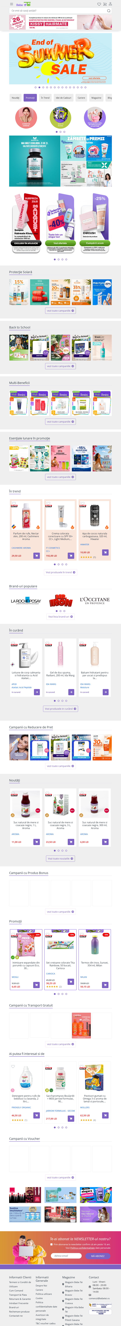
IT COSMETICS (53, 547)
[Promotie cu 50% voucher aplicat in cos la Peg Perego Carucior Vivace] (18, 1159)
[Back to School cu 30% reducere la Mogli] (60, 348)
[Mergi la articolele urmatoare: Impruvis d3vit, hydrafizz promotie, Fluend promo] (66, 259)
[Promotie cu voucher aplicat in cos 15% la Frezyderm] (18, 292)
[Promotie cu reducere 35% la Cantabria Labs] (81, 292)
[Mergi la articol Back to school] (43, 87)
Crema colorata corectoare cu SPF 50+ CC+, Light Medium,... (60, 536)
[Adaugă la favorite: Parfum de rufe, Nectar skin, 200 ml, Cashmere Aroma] (14, 503)
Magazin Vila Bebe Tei (74, 1309)
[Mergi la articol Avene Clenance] (62, 87)
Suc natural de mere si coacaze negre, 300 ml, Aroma (94, 825)
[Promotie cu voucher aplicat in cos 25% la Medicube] (102, 1159)
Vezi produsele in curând (59, 708)
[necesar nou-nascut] (96, 1214)
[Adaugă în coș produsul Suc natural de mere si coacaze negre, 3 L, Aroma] (71, 842)
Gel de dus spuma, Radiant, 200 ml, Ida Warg (60, 674)
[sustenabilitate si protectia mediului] (96, 1195)
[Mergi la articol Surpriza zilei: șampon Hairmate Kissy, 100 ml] (35, 87)
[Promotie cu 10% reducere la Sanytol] (39, 458)
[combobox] (60, 11)
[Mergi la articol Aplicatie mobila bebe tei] (51, 87)
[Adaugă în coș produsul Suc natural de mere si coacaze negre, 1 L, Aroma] (36, 842)
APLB (14, 684)
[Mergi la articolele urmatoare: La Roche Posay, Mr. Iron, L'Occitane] (57, 611)
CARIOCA (50, 973)
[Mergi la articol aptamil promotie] (74, 87)
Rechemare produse (19, 1311)
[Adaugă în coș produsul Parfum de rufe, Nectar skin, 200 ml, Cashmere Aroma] (36, 556)
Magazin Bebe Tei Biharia (74, 1284)
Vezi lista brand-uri (59, 616)
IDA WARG (51, 684)
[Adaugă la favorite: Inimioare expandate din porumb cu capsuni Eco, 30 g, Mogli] (13, 934)
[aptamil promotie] (25, 1214)
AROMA (15, 834)
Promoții (30, 97)
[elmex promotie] (99, 174)
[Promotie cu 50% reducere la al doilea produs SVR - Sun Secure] (39, 292)
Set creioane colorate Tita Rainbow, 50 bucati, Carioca (60, 965)
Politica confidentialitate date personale (46, 1306)
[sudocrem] (60, 1214)
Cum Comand (16, 1290)
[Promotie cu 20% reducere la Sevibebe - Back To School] (60, 747)
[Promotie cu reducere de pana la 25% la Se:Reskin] (18, 747)
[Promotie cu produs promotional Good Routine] (73, 174)
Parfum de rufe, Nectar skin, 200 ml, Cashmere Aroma (26, 536)
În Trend (45, 97)
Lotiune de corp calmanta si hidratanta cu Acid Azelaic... (26, 675)
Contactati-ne (16, 1315)
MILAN (83, 977)
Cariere (81, 97)
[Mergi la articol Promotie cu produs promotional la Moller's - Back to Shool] (82, 87)
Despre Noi (41, 1285)
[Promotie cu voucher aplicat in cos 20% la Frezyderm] (60, 292)
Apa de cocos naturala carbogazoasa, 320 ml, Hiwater (94, 536)
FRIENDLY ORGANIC (21, 1107)
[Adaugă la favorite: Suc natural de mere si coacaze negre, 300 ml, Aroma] (81, 793)
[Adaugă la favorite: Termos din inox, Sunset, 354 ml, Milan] (82, 934)
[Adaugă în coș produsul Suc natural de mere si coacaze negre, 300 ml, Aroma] (105, 842)
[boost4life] (34, 161)
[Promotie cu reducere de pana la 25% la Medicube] (81, 1159)
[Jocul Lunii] (60, 1195)
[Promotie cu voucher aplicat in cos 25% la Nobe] (39, 1159)
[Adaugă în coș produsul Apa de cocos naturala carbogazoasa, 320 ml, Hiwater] (105, 552)
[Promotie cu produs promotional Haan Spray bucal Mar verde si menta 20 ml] (18, 893)
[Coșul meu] (105, 4)
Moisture (84, 687)
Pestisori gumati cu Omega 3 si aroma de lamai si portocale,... (95, 1099)
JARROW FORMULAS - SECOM (60, 1110)
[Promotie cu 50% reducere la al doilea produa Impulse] (102, 458)
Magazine (96, 97)
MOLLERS (85, 1107)
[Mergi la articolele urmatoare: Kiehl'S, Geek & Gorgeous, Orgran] (60, 611)
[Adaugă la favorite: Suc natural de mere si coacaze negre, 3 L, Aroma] (47, 793)
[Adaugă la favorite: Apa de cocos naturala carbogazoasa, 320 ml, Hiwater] (82, 503)
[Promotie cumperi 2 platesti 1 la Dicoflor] (81, 747)
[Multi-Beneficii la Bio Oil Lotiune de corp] (102, 403)
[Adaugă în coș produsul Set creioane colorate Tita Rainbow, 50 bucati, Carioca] (71, 982)
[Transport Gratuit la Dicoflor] (18, 1026)
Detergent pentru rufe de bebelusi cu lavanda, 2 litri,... (26, 1099)
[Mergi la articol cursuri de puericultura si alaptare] (55, 87)
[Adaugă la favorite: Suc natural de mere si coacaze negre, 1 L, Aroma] (13, 793)
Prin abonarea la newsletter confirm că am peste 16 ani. (82, 1244)
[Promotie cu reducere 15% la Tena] (81, 458)
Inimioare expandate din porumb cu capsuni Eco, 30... (26, 965)
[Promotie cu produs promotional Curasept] (39, 893)
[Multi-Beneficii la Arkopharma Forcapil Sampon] (18, 403)
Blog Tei (112, 97)
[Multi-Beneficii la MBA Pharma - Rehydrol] (81, 403)
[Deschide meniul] (11, 4)
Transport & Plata (18, 1294)
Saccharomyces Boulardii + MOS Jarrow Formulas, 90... (60, 1099)
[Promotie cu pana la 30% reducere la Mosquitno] (18, 458)
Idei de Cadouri (63, 97)
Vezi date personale (88, 1247)
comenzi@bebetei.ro (99, 1298)
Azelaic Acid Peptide (22, 687)
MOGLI (15, 977)
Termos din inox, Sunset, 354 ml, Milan (94, 964)
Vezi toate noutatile (59, 858)
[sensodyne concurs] (86, 148)
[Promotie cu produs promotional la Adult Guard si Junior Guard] (60, 893)
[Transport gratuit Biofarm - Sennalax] (39, 1025)
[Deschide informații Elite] (14, 506)
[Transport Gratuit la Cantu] (81, 1026)
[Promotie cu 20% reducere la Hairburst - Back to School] (102, 348)
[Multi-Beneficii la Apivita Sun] (39, 403)
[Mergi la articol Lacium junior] (58, 87)
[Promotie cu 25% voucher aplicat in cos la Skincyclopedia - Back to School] (60, 1159)
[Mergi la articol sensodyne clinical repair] (85, 87)
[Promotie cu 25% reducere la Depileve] (60, 458)
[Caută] (108, 10)
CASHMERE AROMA (21, 547)
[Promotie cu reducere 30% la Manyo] (102, 292)
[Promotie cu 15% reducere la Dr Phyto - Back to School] (18, 348)
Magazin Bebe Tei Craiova (74, 1301)
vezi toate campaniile (59, 310)
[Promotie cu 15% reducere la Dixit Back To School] (81, 348)
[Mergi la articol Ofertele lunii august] (47, 87)
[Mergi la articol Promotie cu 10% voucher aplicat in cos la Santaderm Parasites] (78, 87)
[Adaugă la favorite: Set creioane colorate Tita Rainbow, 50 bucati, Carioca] (47, 934)
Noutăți (15, 97)
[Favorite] (99, 4)
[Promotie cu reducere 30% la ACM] (102, 747)
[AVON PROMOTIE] (25, 1195)
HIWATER (84, 544)
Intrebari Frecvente (18, 1303)
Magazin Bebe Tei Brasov (74, 1292)
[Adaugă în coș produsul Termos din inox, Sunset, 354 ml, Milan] (105, 985)
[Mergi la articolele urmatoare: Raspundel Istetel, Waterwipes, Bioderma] (64, 611)
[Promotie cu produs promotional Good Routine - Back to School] (81, 893)
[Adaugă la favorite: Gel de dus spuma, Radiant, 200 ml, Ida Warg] (47, 643)
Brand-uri (14, 1307)
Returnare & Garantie (20, 1298)
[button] (37, 692)
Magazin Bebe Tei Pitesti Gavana (74, 1317)
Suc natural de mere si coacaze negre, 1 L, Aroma (26, 825)
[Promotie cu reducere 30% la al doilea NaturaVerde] (39, 747)
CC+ (48, 551)
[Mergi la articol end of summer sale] (39, 87)
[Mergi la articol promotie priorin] (66, 87)
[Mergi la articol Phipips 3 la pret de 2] (70, 87)
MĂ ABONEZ (97, 1256)
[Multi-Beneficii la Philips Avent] (60, 403)
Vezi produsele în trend (59, 572)
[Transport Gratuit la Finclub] (60, 1026)
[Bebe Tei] (23, 4)
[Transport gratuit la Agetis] (102, 1026)
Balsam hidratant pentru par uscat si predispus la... (94, 675)
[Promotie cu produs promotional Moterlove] (102, 893)
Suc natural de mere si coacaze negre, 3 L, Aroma (60, 825)
